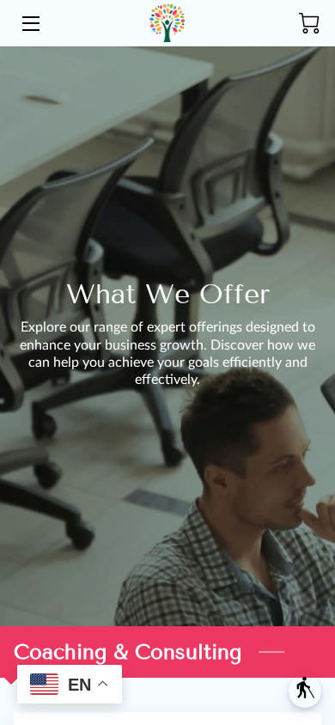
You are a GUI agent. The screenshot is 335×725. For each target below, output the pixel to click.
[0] (309, 23)
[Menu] (29, 23)
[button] (305, 691)
